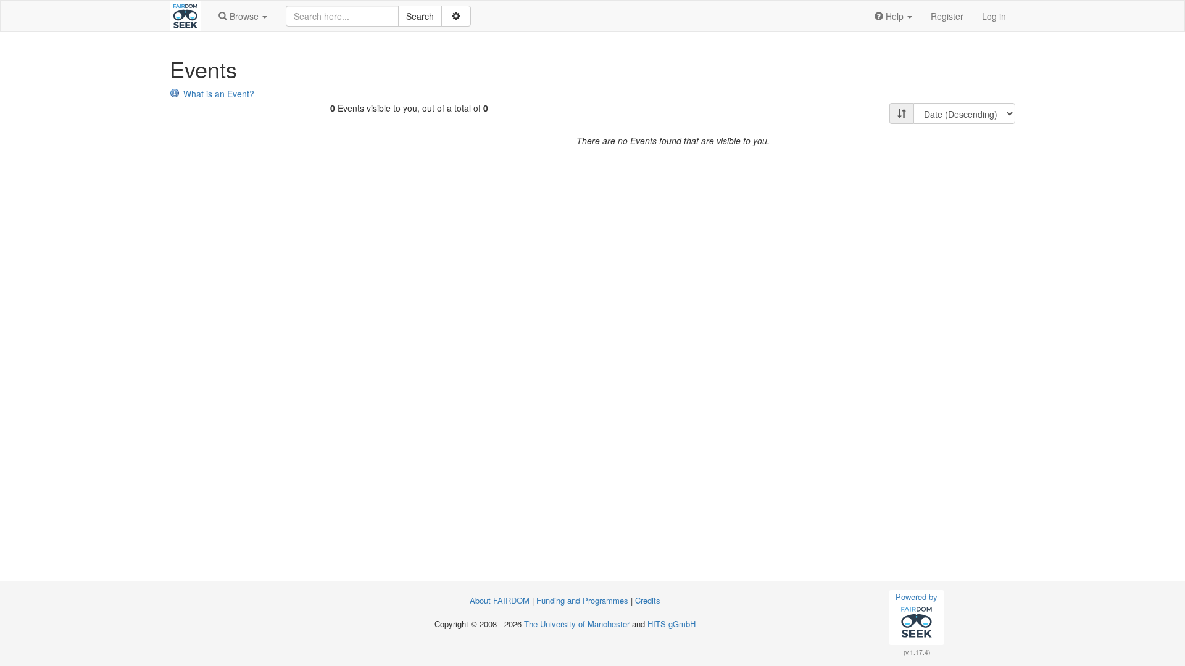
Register (947, 16)
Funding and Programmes (582, 600)
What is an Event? (218, 94)
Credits (647, 600)
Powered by (917, 596)
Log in (994, 16)
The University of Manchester (577, 624)
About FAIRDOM (500, 600)
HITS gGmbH (671, 624)
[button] (242, 16)
